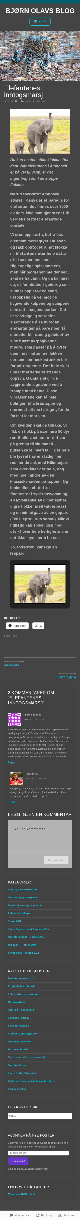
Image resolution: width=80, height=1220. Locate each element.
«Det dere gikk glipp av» (22, 1033)
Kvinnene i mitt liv (18, 1017)
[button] (30, 592)
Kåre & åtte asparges (21, 1010)
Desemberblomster (20, 1041)
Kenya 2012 (40, 101)
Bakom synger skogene (22, 897)
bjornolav (19, 101)
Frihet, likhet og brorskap (23, 994)
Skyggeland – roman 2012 (23, 952)
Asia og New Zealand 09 (22, 889)
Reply (11, 762)
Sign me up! (18, 1161)
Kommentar (56, 860)
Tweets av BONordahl (21, 1194)
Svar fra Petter (17, 1065)
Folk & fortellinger (19, 913)
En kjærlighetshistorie (21, 986)
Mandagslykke (16, 1002)
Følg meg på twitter (28, 1187)
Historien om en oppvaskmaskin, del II (31, 1081)
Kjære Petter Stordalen (22, 1073)
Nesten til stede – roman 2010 (26, 937)
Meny (42, 21)
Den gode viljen (17, 1089)
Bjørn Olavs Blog (40, 11)
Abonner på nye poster (31, 1135)
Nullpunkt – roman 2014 (22, 945)
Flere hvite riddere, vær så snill (26, 1057)
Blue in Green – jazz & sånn (25, 905)
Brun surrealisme (18, 1025)
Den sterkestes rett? (21, 978)
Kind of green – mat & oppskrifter (28, 929)
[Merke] (40, 1115)
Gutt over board (18, 1049)
